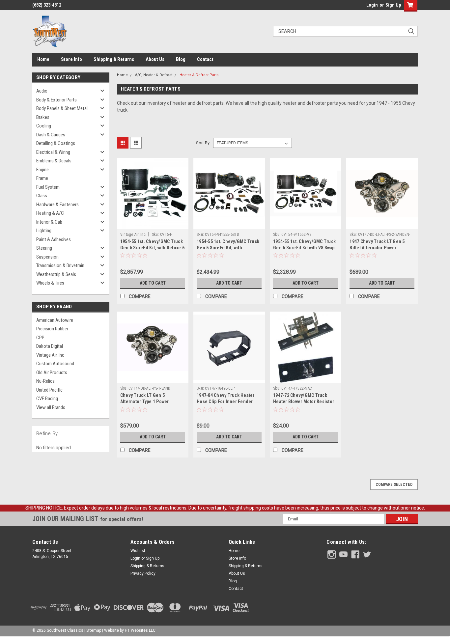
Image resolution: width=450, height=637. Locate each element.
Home (43, 59)
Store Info (71, 59)
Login (372, 5)
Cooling (43, 126)
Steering (44, 248)
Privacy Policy (142, 573)
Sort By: (203, 142)
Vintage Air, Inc (50, 355)
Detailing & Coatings (55, 143)
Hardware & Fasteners (57, 205)
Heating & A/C (50, 213)
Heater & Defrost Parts (199, 75)
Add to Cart (153, 283)
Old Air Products (51, 372)
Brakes (42, 117)
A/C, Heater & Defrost (153, 75)
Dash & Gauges (50, 135)
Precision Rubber (52, 329)
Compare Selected (394, 484)
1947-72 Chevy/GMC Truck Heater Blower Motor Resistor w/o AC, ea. (303, 401)
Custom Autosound (55, 364)
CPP (40, 338)
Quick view (152, 224)
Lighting (43, 231)
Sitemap (93, 630)
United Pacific (49, 390)
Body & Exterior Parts (56, 100)
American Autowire (54, 320)
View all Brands (50, 407)
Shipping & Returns (114, 59)
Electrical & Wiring (53, 152)
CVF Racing (47, 399)
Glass (41, 196)
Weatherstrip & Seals (56, 274)
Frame (42, 178)
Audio (41, 91)
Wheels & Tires (50, 283)
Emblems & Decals (53, 161)
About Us (155, 59)
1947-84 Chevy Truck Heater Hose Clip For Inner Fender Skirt (226, 401)
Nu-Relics (45, 381)
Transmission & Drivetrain (60, 265)
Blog (180, 59)
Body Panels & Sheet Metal (62, 108)
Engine (42, 170)
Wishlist (137, 550)
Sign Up (393, 5)
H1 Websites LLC (140, 630)
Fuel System (48, 187)
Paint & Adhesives (53, 239)
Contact (205, 59)
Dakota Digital (49, 346)
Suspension (47, 257)
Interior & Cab (49, 222)
